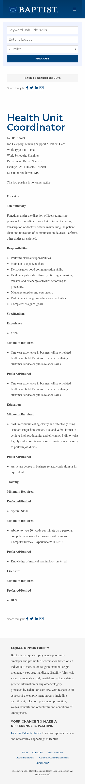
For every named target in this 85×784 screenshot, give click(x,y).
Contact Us (37, 752)
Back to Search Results (43, 77)
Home (25, 752)
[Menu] (74, 9)
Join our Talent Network (26, 733)
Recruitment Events (25, 757)
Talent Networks (55, 752)
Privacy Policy (42, 762)
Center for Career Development (54, 757)
